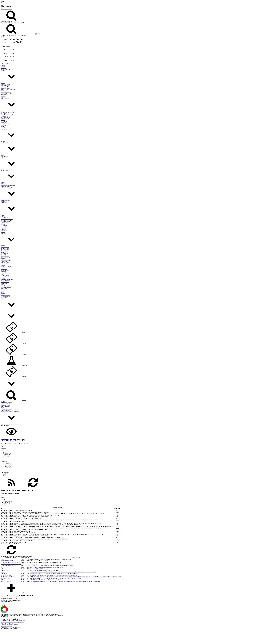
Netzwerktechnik (4, 288)
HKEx (117, 510)
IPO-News (3, 96)
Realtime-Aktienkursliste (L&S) (8, 185)
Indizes (2, 111)
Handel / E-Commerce (6, 266)
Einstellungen (4, 407)
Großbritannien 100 (5, 124)
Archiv (2, 157)
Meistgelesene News (5, 88)
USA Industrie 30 (5, 118)
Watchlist (24, 400)
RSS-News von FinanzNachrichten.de (9, 628)
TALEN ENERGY (5, 570)
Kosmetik (3, 278)
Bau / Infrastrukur (5, 248)
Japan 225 (3, 127)
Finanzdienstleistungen (6, 260)
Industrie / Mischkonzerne (6, 273)
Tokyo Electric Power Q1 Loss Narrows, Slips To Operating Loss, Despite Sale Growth (51, 559)
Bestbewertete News (5, 86)
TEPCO (3, 559)
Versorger (3, 298)
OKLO (2, 572)
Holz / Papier (4, 269)
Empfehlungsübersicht (6, 92)
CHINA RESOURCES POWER (8, 565)
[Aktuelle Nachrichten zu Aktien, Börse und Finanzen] (6, 9)
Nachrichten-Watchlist (6, 404)
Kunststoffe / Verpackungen (7, 279)
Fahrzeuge (3, 258)
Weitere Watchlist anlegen (6, 402)
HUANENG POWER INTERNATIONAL (11, 564)
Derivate (24, 354)
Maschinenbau (4, 283)
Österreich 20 (4, 126)
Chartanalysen (4, 94)
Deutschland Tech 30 (5, 117)
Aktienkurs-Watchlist (5, 405)
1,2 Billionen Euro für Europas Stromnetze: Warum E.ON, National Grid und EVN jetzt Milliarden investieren (56, 578)
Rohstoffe (3, 292)
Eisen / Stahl (3, 254)
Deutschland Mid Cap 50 (6, 116)
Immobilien (3, 271)
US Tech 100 (4, 121)
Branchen (3, 141)
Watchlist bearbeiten (5, 406)
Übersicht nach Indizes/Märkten (8, 112)
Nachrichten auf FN (5, 69)
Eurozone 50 (3, 122)
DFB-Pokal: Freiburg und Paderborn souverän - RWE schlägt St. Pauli (47, 567)
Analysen (5, 473)
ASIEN (2, 449)
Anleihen (24, 343)
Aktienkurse (3, 182)
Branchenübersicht (5, 142)
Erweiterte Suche (6, 63)
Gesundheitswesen (5, 262)
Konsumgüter (4, 276)
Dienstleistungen (4, 253)
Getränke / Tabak (4, 263)
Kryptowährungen (5, 377)
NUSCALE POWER (6, 575)
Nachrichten (3, 66)
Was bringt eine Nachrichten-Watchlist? (10, 409)
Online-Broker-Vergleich (6, 187)
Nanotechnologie (4, 285)
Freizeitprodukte (4, 261)
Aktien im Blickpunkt (5, 84)
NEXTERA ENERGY (6, 581)
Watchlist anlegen (5, 410)
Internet (2, 274)
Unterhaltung (4, 297)
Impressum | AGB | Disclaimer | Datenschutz (11, 627)
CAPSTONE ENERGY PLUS (8, 560)
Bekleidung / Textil (5, 249)
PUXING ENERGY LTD (7, 598)
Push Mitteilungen (5, 425)
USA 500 (3, 120)
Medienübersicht (4, 156)
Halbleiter (3, 265)
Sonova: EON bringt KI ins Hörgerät (39, 568)
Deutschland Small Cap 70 (7, 114)
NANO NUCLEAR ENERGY (8, 576)
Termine (2, 97)
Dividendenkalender (5, 186)
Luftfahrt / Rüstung (5, 282)
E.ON (2, 568)
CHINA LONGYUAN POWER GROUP (10, 562)
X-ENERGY (4, 573)
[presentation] (4, 475)
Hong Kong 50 (4, 129)
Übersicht (3, 201)
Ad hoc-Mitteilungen (6, 6)
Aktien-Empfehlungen (15, 622)
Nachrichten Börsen (5, 622)
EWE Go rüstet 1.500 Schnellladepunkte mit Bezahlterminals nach (46, 579)
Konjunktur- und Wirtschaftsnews (8, 89)
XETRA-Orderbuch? (5, 202)
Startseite (3, 65)
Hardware (3, 267)
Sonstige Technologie (5, 295)
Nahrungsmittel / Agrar (6, 287)
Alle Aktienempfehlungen (6, 93)
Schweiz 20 (3, 125)
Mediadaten (15, 624)
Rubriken (3, 83)
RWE (2, 567)
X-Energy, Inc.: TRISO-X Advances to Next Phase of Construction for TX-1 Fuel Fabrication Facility (54, 573)
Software (3, 293)
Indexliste (3, 216)
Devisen (24, 376)
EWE (2, 579)
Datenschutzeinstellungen (6, 624)
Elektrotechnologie (5, 256)
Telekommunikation (5, 296)
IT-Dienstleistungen (5, 275)
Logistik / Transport (5, 280)
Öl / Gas (2, 289)
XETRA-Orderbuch (5, 200)
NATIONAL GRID (5, 578)
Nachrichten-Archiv (8, 623)
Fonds (23, 332)
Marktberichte (4, 90)
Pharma (2, 291)
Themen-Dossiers (5, 98)
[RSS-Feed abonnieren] (11, 487)
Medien (2, 155)
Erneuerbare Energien (6, 257)
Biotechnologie (4, 250)
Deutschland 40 (4, 113)
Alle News (3, 70)
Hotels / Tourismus (5, 270)
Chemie (2, 252)
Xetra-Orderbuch (12, 620)
